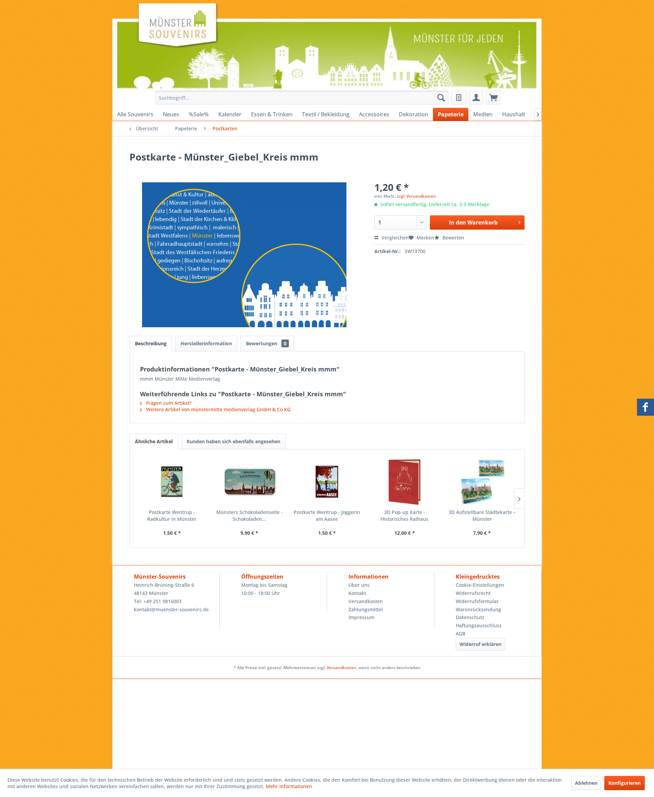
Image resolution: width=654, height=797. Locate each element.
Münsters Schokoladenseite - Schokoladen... (249, 515)
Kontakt (357, 593)
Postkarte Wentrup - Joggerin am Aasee (327, 515)
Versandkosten (365, 601)
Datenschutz (470, 617)
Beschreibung (151, 343)
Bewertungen (266, 343)
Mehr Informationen (289, 786)
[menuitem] (300, 97)
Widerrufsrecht (473, 593)
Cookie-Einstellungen (480, 585)
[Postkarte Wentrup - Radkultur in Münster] (172, 481)
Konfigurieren (624, 783)
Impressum (361, 617)
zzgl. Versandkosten (416, 196)
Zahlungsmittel (365, 609)
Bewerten (452, 237)
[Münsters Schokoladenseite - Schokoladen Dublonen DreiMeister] (249, 481)
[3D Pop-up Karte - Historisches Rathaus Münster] (404, 481)
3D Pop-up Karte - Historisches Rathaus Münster (404, 515)
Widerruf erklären (480, 644)
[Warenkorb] (493, 97)
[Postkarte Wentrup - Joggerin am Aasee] (327, 481)
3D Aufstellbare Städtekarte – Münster (482, 515)
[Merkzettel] (458, 97)
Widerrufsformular (477, 601)
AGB (460, 633)
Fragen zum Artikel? (168, 403)
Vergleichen (394, 237)
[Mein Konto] (476, 97)
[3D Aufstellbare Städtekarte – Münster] (482, 481)
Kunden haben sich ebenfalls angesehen (233, 441)
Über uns (359, 585)
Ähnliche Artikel (154, 441)
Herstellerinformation (206, 343)
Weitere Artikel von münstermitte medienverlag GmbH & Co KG (218, 409)
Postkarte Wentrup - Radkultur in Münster (172, 515)
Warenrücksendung (478, 609)
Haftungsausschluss (479, 625)
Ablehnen (586, 783)
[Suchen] (441, 97)
